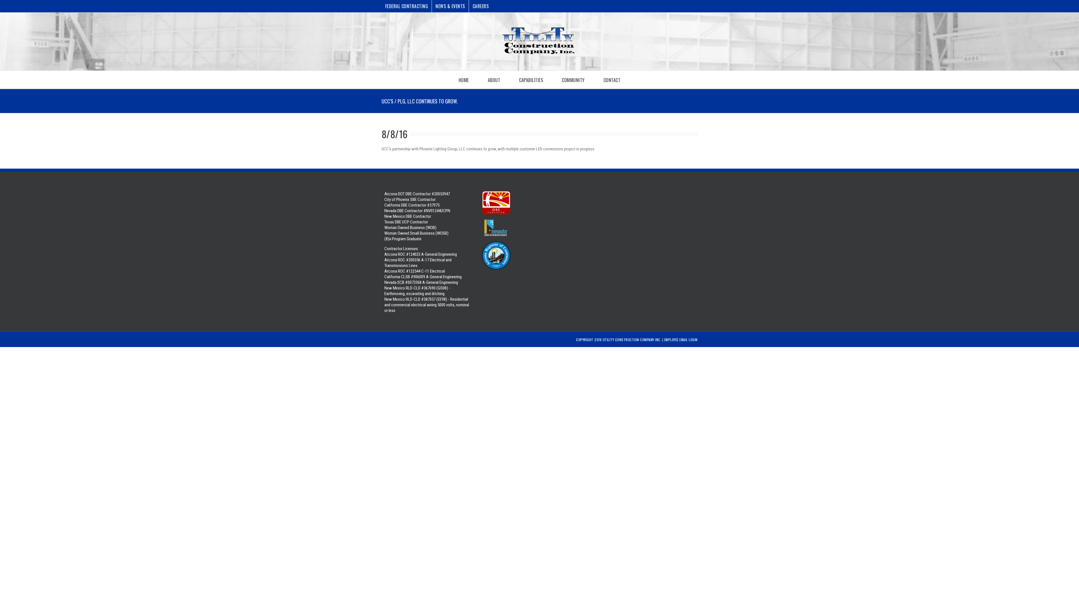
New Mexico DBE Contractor (407, 216)
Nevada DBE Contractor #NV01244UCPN (417, 210)
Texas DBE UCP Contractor (406, 222)
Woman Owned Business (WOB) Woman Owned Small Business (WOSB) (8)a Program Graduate (416, 233)
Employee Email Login (681, 339)
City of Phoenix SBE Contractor (410, 199)
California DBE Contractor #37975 (411, 205)
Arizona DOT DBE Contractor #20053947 (417, 193)
